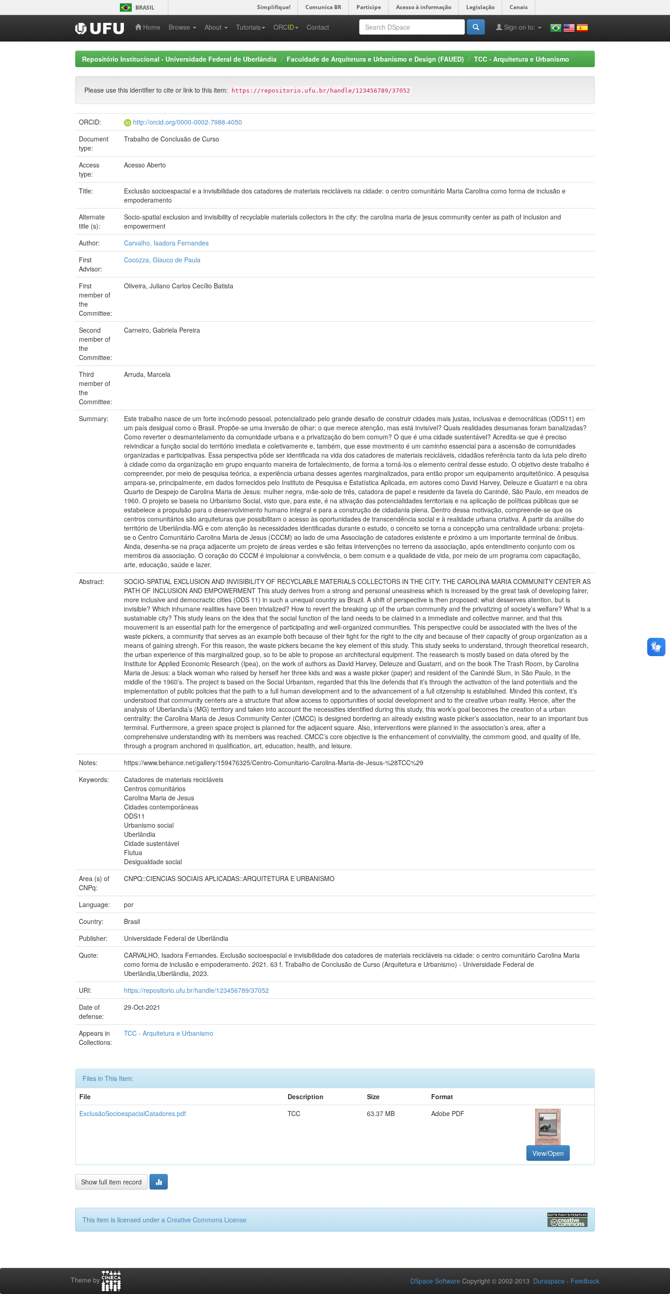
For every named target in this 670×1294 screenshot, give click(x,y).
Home (150, 26)
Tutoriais (248, 26)
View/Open (548, 1153)
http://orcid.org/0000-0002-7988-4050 (187, 121)
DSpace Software (435, 1280)
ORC (283, 26)
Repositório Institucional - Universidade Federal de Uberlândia (179, 58)
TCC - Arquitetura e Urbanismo (521, 58)
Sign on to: (519, 26)
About (214, 26)
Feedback (585, 1280)
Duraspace (549, 1280)
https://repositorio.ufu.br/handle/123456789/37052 (196, 990)
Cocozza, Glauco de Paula (162, 259)
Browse (180, 26)
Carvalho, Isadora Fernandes (166, 242)
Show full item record (111, 1181)
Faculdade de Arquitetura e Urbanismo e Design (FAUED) (375, 58)
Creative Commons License (207, 1219)
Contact (318, 26)
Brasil (135, 7)
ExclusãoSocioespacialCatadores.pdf (132, 1113)
